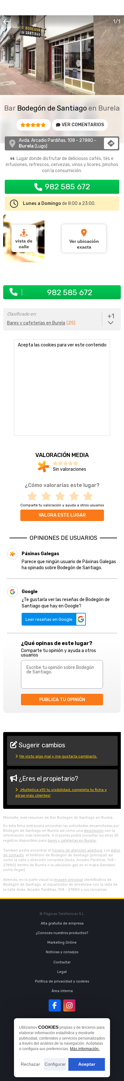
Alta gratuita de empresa (62, 923)
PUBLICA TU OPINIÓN (62, 699)
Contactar (62, 962)
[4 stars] (76, 496)
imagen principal (68, 880)
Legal (62, 972)
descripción (94, 831)
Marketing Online (62, 942)
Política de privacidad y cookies (62, 981)
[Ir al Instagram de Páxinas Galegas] (69, 1005)
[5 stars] (90, 496)
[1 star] (34, 496)
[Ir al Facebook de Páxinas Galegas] (55, 1005)
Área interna (62, 991)
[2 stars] (48, 496)
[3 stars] (62, 496)
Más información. (85, 1049)
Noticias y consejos (62, 952)
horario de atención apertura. (77, 850)
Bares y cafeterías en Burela (36, 323)
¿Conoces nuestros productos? (62, 933)
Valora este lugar (62, 515)
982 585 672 (67, 186)
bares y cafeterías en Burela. (72, 840)
